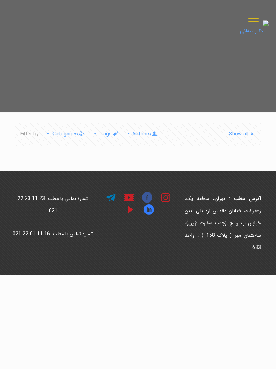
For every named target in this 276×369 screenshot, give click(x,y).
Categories (65, 134)
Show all (238, 134)
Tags (106, 134)
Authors (141, 134)
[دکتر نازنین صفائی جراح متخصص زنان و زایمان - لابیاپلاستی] (254, 30)
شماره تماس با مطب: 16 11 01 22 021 (53, 234)
